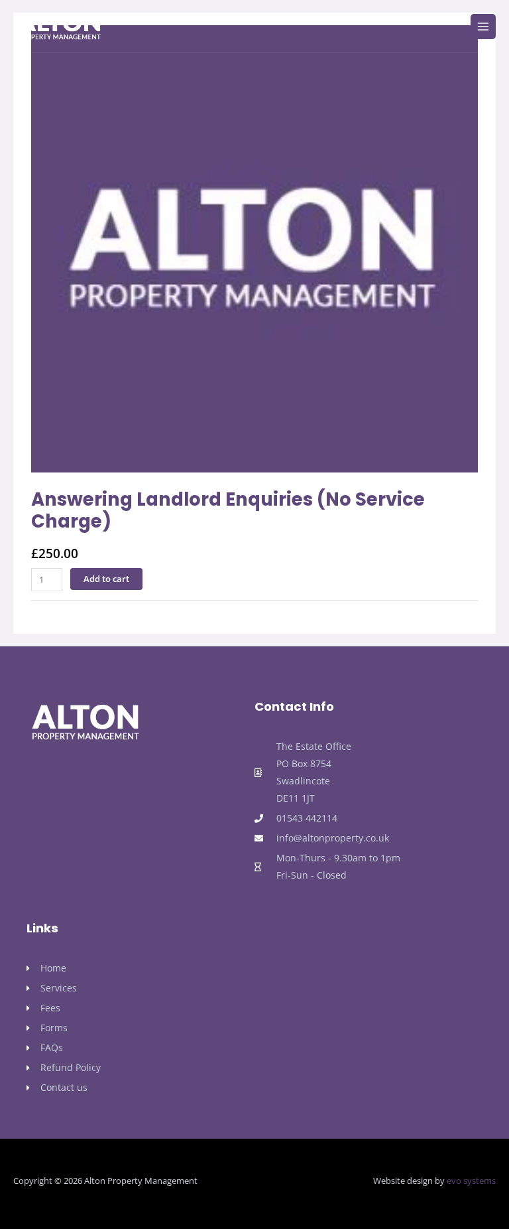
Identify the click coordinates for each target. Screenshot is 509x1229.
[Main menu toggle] (483, 26)
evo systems (471, 1181)
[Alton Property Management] (59, 26)
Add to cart (106, 579)
